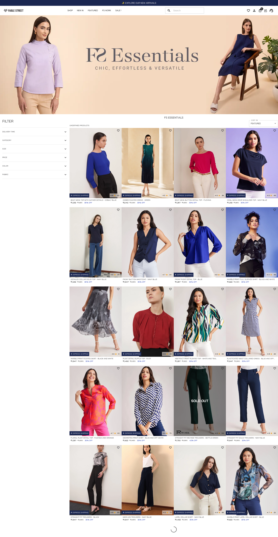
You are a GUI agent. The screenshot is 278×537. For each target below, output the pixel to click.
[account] (254, 10)
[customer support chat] (271, 10)
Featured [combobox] (256, 123)
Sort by (254, 120)
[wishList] (248, 10)
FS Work (106, 10)
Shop (70, 10)
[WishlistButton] (118, 130)
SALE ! (118, 10)
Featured (93, 10)
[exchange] (265, 10)
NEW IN (80, 10)
